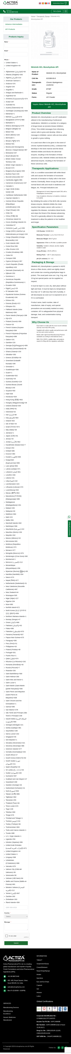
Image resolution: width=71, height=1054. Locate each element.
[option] (17, 62)
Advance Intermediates (13, 24)
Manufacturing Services (11, 1007)
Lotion (39, 996)
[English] (39, 3)
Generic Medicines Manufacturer (9, 1019)
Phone (6, 59)
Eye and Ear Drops (43, 982)
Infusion (39, 992)
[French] (48, 3)
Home (33, 16)
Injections (40, 978)
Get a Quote (57, 11)
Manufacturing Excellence (8, 1012)
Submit (16, 943)
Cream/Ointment (42, 967)
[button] (66, 11)
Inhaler (39, 974)
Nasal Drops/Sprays (43, 971)
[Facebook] (58, 1047)
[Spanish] (42, 3)
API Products (10, 29)
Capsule (39, 985)
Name (6, 42)
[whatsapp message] (69, 517)
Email (6, 50)
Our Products (16, 19)
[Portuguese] (45, 3)
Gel (38, 989)
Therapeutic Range (43, 16)
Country (6, 913)
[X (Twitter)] (62, 1047)
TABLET (39, 960)
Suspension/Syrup (43, 964)
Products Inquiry (16, 37)
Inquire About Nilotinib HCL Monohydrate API (49, 105)
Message (7, 922)
